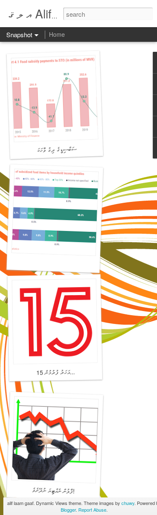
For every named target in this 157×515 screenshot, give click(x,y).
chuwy (127, 503)
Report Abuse (92, 509)
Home (57, 34)
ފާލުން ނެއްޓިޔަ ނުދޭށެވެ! (53, 490)
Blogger (68, 509)
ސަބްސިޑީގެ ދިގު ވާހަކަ (56, 149)
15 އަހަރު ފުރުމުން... (55, 372)
